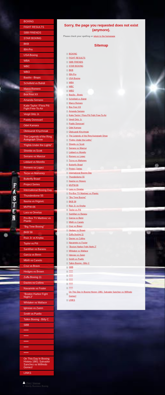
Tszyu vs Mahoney (78, 160)
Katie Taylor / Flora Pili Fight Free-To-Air (87, 115)
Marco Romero (76, 103)
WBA (71, 82)
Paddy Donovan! (76, 123)
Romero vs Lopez (77, 156)
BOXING (73, 54)
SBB (71, 267)
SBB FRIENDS (76, 62)
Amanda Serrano (77, 111)
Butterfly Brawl (76, 164)
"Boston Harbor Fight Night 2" (82, 246)
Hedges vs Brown (77, 230)
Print (28, 383)
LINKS (72, 300)
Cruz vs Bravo (75, 226)
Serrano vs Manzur (78, 148)
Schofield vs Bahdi (77, 99)
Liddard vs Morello (77, 152)
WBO (71, 91)
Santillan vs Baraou (78, 214)
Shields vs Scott (76, 144)
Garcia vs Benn (76, 218)
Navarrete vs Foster (78, 242)
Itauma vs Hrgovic (77, 181)
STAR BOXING (76, 66)
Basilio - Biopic (76, 95)
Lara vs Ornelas (76, 189)
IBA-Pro (72, 74)
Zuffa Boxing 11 (76, 234)
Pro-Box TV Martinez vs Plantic (84, 193)
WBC (71, 86)
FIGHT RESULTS (77, 58)
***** (71, 271)
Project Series (75, 168)
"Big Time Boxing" (77, 197)
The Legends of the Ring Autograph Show (88, 136)
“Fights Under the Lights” (80, 140)
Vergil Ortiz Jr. (75, 119)
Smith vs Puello (76, 259)
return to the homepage (104, 36)
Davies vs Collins (77, 238)
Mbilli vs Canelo (76, 222)
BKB (71, 70)
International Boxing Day (80, 173)
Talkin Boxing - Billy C (79, 263)
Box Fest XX (75, 107)
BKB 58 (72, 201)
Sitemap (36, 383)
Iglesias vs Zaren (77, 255)
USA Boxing (74, 78)
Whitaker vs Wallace (78, 251)
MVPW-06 (73, 185)
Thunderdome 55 (77, 177)
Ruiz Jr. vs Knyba (77, 206)
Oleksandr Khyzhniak (79, 132)
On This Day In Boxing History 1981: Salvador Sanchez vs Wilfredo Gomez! (100, 294)
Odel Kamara (75, 127)
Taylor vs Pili (75, 210)
